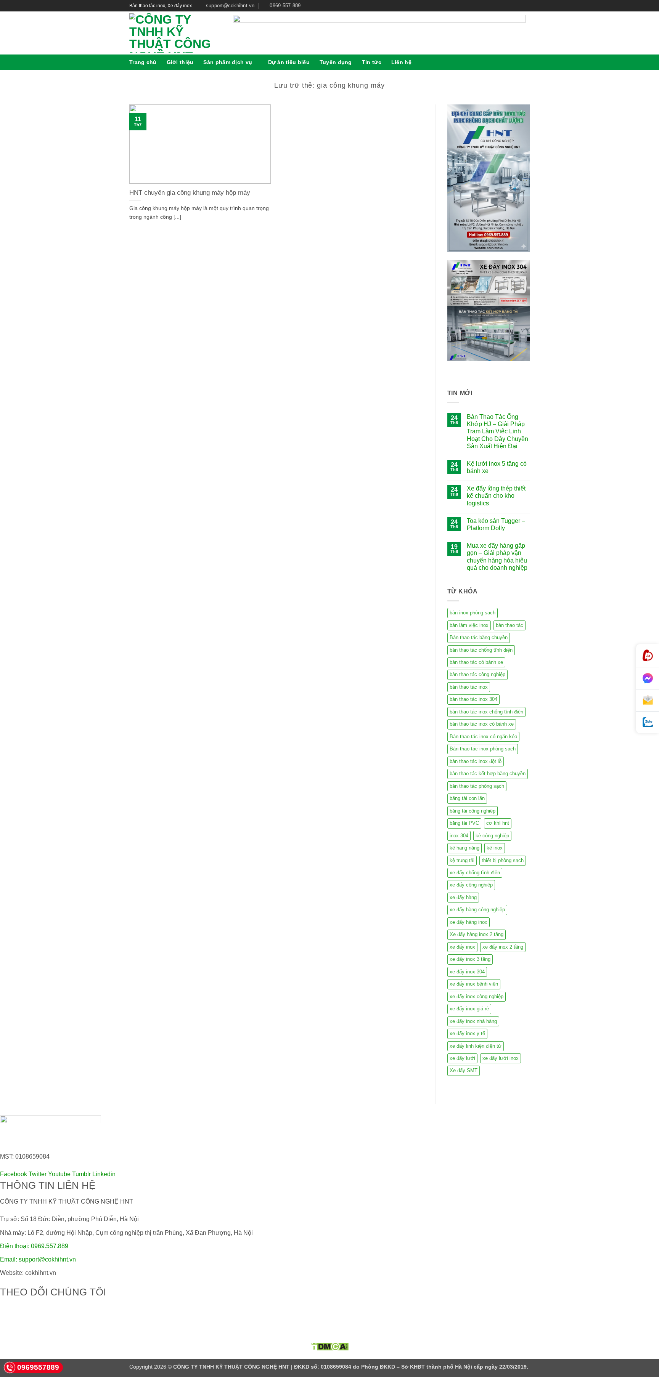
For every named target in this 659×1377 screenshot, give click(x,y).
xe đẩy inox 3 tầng (470, 959)
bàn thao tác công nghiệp (477, 674)
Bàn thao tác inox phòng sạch (483, 749)
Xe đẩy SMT (463, 1070)
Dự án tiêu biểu (289, 62)
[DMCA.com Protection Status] (329, 1346)
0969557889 (38, 1367)
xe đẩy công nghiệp (471, 885)
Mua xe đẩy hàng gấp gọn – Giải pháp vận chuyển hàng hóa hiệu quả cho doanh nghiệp (497, 556)
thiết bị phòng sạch (503, 860)
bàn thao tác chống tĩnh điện (481, 650)
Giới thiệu (180, 62)
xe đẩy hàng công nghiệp (477, 909)
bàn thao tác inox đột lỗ (475, 761)
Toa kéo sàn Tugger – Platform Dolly (496, 524)
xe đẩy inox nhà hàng (473, 1021)
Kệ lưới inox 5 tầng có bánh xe (497, 467)
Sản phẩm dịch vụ (227, 62)
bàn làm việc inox (469, 625)
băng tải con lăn (467, 798)
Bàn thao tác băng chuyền (479, 637)
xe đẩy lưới (462, 1058)
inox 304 (459, 835)
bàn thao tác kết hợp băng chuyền (488, 773)
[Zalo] (647, 722)
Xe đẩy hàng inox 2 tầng (476, 934)
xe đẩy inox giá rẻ (469, 1009)
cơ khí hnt (497, 823)
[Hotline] (647, 655)
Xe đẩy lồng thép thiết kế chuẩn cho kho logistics (496, 495)
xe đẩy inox (462, 947)
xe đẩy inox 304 (467, 972)
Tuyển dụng (336, 62)
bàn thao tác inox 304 (473, 699)
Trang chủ (143, 62)
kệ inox (495, 848)
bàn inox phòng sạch (472, 613)
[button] (527, 62)
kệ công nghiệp (492, 835)
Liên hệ (401, 62)
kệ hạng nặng (464, 848)
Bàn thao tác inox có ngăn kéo (483, 736)
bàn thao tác (509, 625)
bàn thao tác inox (469, 687)
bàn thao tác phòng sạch (477, 786)
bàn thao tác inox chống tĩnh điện (486, 712)
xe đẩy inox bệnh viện (474, 984)
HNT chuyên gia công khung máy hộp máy (189, 192)
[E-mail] (647, 700)
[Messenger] (647, 678)
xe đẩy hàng (463, 897)
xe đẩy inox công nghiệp (476, 996)
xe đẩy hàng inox (468, 922)
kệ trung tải (462, 860)
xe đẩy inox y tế (467, 1033)
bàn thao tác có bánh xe (476, 662)
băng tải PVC (464, 823)
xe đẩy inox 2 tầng (502, 947)
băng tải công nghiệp (472, 811)
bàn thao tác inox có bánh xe (482, 724)
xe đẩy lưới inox (500, 1058)
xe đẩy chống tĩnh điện (475, 872)
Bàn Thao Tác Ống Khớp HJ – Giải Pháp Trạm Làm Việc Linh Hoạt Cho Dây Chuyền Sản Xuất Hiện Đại (497, 431)
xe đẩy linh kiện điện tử (475, 1046)
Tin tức (371, 62)
